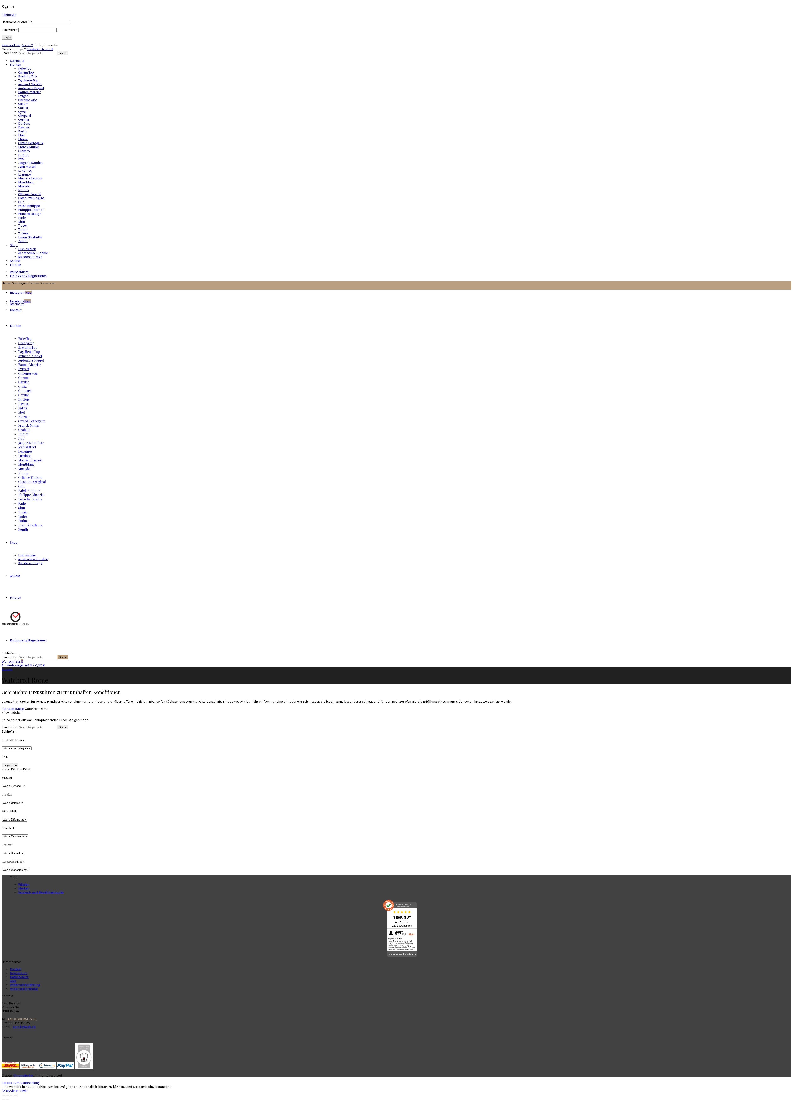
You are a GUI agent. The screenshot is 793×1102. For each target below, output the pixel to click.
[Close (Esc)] (3, 1095)
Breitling (27, 76)
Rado (22, 218)
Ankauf (15, 261)
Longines (25, 170)
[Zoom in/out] (15, 1095)
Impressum (18, 973)
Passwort (10, 30)
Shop (14, 245)
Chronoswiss (27, 100)
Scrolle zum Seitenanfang (21, 1083)
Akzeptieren (10, 1090)
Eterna (23, 139)
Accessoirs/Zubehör (33, 253)
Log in (7, 37)
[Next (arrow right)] (7, 1099)
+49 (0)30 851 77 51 (22, 1019)
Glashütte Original (31, 198)
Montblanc (26, 182)
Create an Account (40, 49)
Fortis (22, 131)
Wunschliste (19, 272)
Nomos (23, 190)
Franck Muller (28, 147)
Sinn (21, 221)
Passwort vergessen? (17, 45)
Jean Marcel (27, 167)
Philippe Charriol (31, 210)
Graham (24, 151)
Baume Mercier (29, 92)
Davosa (23, 127)
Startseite (17, 61)
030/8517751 (67, 283)
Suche (62, 53)
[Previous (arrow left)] (3, 1099)
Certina (23, 119)
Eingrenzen (10, 765)
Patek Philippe (29, 206)
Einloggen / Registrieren (28, 276)
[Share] (7, 1095)
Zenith (23, 241)
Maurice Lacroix (30, 178)
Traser (22, 225)
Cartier (23, 108)
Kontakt (16, 969)
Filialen (15, 265)
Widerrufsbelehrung (25, 985)
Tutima (23, 233)
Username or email (17, 22)
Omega (26, 72)
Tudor (22, 229)
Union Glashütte (30, 237)
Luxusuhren (27, 249)
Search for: (9, 53)
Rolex (25, 68)
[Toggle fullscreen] (11, 1095)
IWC (21, 159)
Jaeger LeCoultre (30, 163)
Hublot (23, 155)
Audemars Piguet (31, 88)
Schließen (9, 15)
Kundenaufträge (30, 257)
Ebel (21, 135)
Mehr (24, 1090)
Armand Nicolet (30, 84)
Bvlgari (23, 96)
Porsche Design (29, 214)
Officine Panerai (29, 194)
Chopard (24, 116)
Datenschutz (19, 977)
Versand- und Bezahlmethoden (41, 892)
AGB (13, 981)
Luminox (24, 174)
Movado (24, 186)
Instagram (21, 292)
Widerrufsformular (24, 989)
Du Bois (24, 123)
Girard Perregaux (30, 143)
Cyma (22, 112)
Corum (23, 104)
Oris (21, 202)
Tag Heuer (28, 80)
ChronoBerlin (23, 1075)
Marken (15, 64)
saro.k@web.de (24, 1027)
